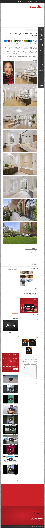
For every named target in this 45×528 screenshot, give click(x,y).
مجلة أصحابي (33, 38)
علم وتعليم (34, 378)
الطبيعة (34, 361)
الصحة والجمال (26, 367)
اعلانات (30, 361)
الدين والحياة (27, 359)
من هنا (15, 369)
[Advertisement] (13, 16)
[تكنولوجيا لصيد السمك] (10, 419)
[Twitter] (20, 1)
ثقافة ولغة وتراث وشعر (32, 376)
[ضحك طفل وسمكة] (10, 429)
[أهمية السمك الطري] (10, 459)
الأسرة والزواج (33, 359)
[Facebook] (18, 1)
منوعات (30, 371)
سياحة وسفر (34, 363)
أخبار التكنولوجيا (33, 365)
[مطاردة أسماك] (10, 399)
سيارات (27, 369)
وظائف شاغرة (34, 373)
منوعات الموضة (33, 367)
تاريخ (25, 376)
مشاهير (28, 373)
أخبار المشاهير (26, 365)
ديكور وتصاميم (29, 29)
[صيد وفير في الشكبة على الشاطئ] (10, 379)
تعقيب (36, 246)
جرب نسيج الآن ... (22, 502)
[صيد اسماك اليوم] (10, 389)
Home (35, 29)
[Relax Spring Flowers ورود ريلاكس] (10, 449)
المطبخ (35, 371)
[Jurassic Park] (10, 469)
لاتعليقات (13, 38)
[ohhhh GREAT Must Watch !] (10, 409)
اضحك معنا (24, 361)
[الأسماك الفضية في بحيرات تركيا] (10, 439)
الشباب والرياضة (33, 369)
